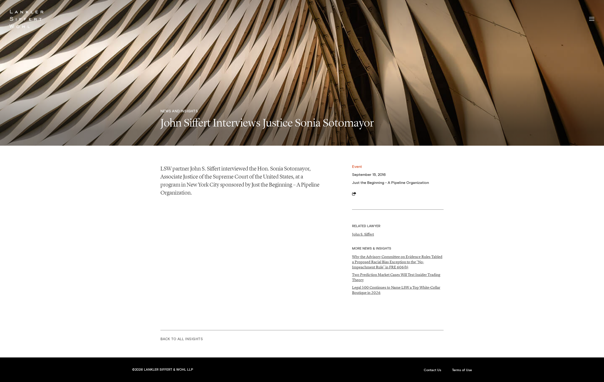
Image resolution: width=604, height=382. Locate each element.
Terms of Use (462, 370)
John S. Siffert (363, 234)
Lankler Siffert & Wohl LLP (26, 19)
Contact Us (432, 370)
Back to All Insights (181, 339)
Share (354, 193)
